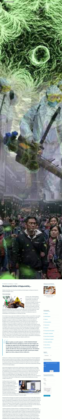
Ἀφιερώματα (47, 325)
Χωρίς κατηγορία (48, 347)
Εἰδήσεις (46, 313)
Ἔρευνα (46, 319)
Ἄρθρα (27, 1)
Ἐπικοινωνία (53, 1)
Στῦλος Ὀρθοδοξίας (33, 1)
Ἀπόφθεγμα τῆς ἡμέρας (49, 339)
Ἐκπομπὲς (46, 327)
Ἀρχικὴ (23, 1)
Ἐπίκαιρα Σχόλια (48, 322)
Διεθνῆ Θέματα (47, 316)
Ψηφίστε (51, 371)
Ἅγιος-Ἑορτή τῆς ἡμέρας (49, 336)
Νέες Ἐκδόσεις (47, 344)
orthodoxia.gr (10, 283)
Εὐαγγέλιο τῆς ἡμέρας (49, 333)
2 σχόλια (16, 283)
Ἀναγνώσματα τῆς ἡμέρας (44, 1)
